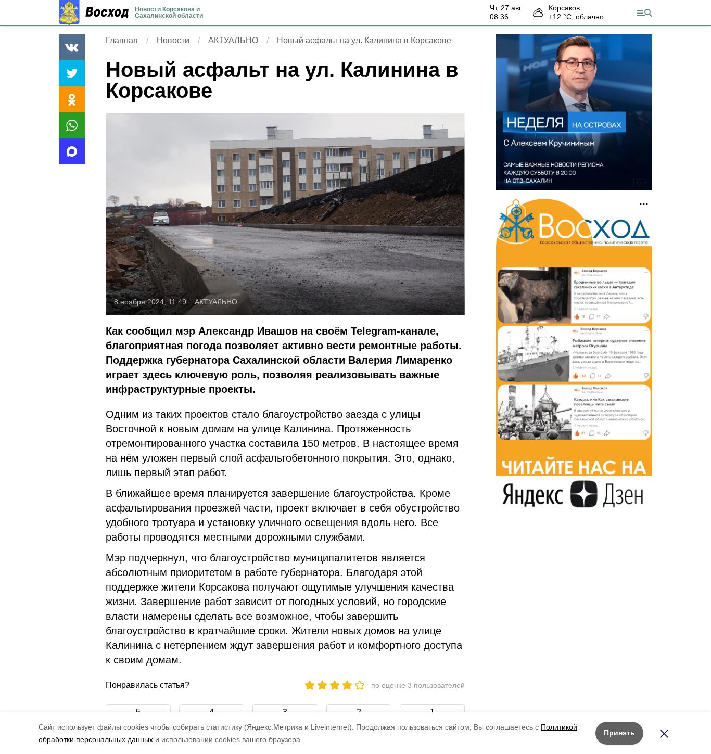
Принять (619, 733)
